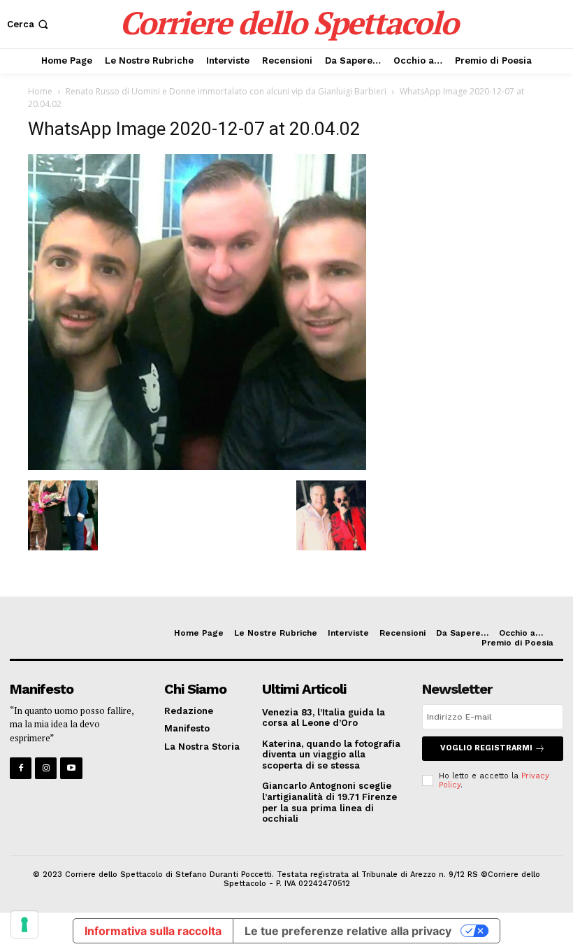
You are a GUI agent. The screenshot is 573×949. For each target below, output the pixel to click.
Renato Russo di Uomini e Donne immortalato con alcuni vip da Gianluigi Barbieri (226, 91)
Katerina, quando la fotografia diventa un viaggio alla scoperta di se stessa (331, 754)
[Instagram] (46, 768)
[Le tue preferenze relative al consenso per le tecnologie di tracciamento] (24, 924)
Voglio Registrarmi (486, 747)
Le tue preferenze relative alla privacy (348, 931)
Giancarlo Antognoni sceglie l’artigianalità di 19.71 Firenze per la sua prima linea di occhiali (329, 802)
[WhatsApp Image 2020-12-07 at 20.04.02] (197, 466)
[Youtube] (71, 768)
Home (40, 91)
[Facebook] (20, 768)
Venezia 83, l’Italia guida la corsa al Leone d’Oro (323, 718)
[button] (29, 24)
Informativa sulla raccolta (153, 931)
